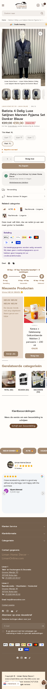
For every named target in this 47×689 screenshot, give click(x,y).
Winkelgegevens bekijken (18, 182)
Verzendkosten (12, 126)
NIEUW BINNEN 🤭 (10, 450)
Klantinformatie (9, 533)
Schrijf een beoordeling (23, 425)
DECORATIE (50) (38, 391)
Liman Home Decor (23, 462)
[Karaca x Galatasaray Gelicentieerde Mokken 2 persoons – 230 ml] (34, 310)
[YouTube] (13, 611)
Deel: (4, 263)
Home (4, 20)
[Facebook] (4, 611)
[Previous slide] (4, 493)
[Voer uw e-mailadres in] (42, 626)
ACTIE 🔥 (29, 450)
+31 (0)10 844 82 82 (12, 594)
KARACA (34, 325)
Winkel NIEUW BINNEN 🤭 (12, 292)
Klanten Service (9, 526)
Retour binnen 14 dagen (17, 196)
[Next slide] (43, 493)
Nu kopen (23, 165)
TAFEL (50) (8, 390)
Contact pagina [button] (8, 605)
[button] (11, 684)
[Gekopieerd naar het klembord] (13, 263)
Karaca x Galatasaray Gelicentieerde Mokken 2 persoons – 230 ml (34, 337)
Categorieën (8, 540)
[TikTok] (18, 611)
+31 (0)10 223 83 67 (12, 578)
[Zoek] (42, 13)
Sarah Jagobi (16, 487)
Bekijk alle (11, 353)
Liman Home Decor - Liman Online (15, 106)
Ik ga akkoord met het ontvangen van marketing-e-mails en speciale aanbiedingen (24, 632)
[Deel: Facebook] (9, 263)
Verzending (12, 189)
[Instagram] (9, 611)
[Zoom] (40, 33)
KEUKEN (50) (23, 390)
